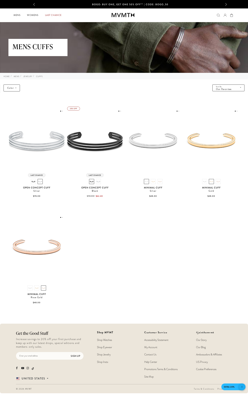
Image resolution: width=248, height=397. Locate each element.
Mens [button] (16, 15)
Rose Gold (37, 297)
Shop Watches (104, 340)
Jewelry (27, 76)
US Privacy (202, 362)
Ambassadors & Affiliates (209, 354)
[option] (130, 5)
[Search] (218, 15)
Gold (211, 191)
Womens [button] (32, 15)
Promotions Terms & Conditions (161, 369)
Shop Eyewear (104, 347)
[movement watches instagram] (27, 368)
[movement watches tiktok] (33, 368)
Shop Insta (102, 362)
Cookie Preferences (206, 369)
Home (7, 76)
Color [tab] (10, 88)
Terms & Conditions (204, 389)
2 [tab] (62, 111)
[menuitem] (16, 15)
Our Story (201, 340)
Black (95, 191)
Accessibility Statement (156, 340)
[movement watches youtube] (22, 368)
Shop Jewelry (104, 354)
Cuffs (39, 76)
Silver (36, 191)
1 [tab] (60, 111)
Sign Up (75, 356)
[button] (38, 4)
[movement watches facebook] (17, 368)
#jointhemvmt (205, 332)
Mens (16, 76)
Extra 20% (229, 387)
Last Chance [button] (53, 15)
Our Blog (201, 347)
